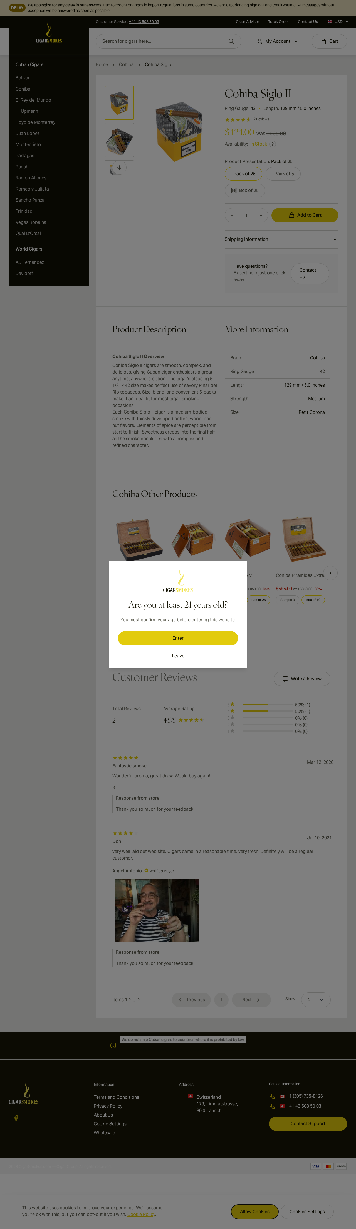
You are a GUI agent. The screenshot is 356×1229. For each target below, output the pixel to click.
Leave (178, 656)
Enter (178, 638)
